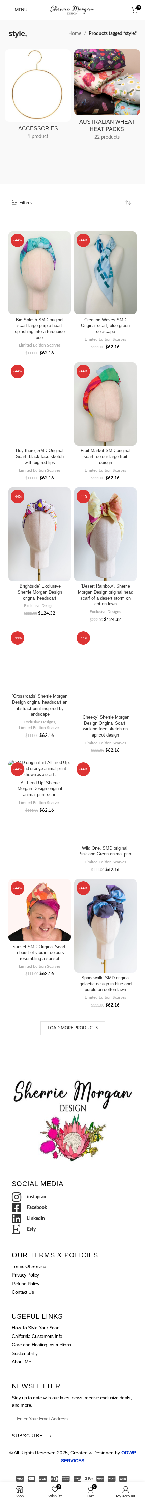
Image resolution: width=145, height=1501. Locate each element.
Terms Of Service (29, 1266)
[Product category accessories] (38, 96)
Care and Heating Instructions (41, 1344)
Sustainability (25, 1353)
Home (74, 33)
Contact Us (23, 1292)
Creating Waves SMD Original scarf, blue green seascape (105, 326)
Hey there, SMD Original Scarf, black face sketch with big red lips (40, 456)
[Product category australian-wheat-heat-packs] (107, 96)
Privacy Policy (25, 1275)
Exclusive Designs (39, 606)
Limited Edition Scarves (39, 345)
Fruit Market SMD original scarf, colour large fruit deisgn (105, 456)
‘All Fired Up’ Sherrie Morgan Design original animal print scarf (40, 789)
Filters (25, 203)
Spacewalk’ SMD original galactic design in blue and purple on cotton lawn (106, 983)
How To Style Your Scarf (36, 1327)
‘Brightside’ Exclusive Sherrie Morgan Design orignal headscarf (40, 592)
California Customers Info (37, 1336)
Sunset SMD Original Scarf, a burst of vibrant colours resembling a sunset (39, 952)
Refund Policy (25, 1283)
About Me (21, 1361)
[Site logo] (72, 10)
